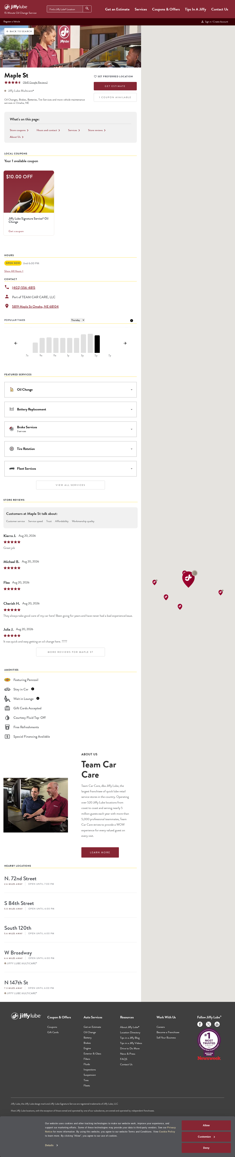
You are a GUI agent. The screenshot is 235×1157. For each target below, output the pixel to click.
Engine (87, 1048)
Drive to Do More (130, 1048)
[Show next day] (125, 343)
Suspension (90, 1075)
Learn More (100, 852)
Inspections (90, 1069)
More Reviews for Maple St (70, 652)
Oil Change (90, 1032)
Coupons (52, 1027)
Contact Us (219, 9)
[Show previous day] (16, 343)
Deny (206, 1147)
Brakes (87, 1043)
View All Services (70, 485)
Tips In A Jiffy (195, 9)
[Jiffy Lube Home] (16, 7)
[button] (190, 579)
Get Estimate (115, 86)
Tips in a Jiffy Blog (130, 1038)
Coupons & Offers (166, 9)
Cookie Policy (167, 1131)
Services (141, 9)
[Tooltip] (131, 320)
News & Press (127, 1054)
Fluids (87, 1064)
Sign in (216, 21)
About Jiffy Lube (129, 1027)
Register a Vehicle (11, 21)
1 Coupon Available (115, 97)
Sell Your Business (166, 1037)
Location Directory (130, 1032)
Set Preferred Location (115, 76)
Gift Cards (53, 1032)
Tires (86, 1080)
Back (19, 31)
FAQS (123, 1059)
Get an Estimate (117, 9)
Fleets (87, 1085)
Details (49, 1145)
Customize (204, 1136)
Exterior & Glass (92, 1053)
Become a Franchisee (168, 1032)
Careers (161, 1027)
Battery (88, 1037)
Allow (206, 1125)
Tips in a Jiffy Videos (131, 1043)
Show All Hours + (13, 271)
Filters (87, 1059)
